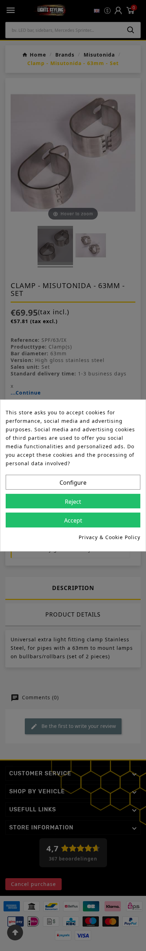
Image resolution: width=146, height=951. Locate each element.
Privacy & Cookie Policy (109, 537)
